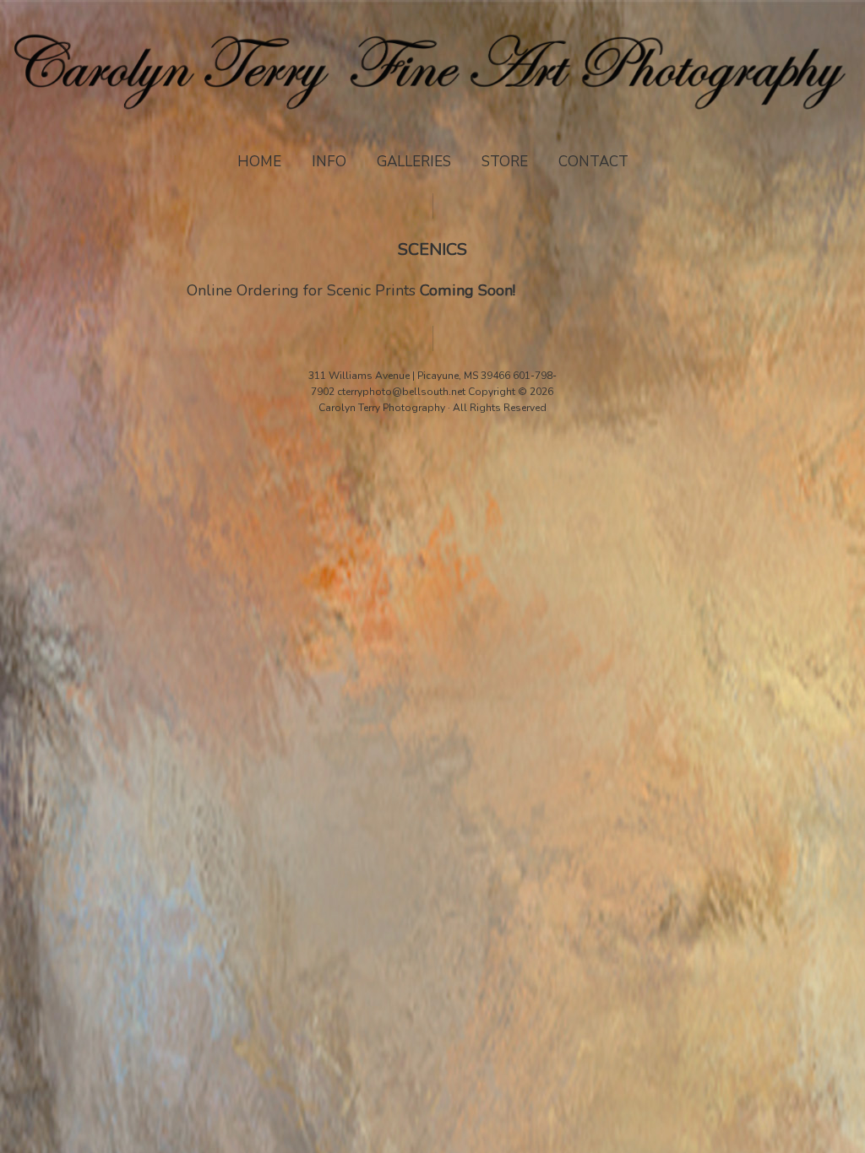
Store (504, 161)
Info (329, 161)
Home (259, 161)
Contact (593, 161)
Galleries (414, 161)
